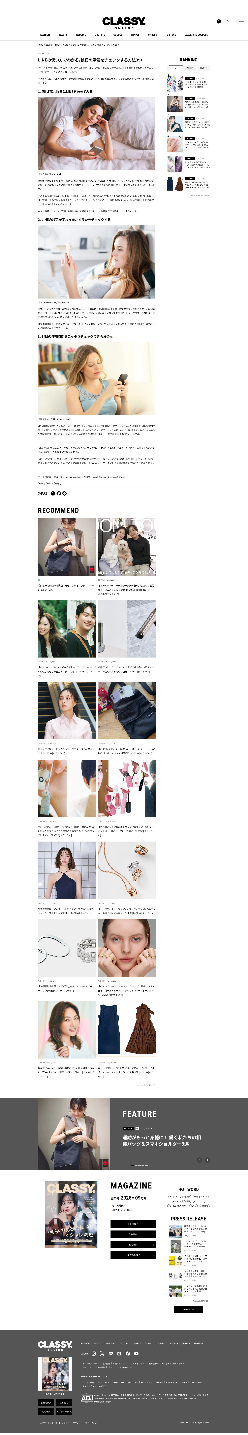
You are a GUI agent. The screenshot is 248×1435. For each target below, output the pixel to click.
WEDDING (81, 35)
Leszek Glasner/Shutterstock (56, 302)
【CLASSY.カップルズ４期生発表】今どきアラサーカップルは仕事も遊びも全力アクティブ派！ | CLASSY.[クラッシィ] (67, 671)
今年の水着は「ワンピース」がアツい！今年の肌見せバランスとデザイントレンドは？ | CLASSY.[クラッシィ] (66, 910)
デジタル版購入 (133, 1255)
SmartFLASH (171, 1382)
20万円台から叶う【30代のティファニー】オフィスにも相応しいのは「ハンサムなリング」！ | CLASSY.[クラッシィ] (197, 145)
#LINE (49, 483)
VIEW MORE (188, 1309)
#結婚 (187, 1201)
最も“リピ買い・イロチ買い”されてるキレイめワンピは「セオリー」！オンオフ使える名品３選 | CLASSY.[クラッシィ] (126, 1072)
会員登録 (106, 1363)
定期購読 (133, 1244)
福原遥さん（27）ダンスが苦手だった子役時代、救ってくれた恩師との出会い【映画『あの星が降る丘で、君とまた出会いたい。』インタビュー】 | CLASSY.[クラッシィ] (197, 125)
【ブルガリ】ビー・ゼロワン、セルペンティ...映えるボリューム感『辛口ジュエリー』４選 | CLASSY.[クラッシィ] (126, 910)
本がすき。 (103, 1386)
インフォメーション (91, 1363)
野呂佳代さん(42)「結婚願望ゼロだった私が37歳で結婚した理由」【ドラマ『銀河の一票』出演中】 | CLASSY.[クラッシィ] (66, 1072)
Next (207, 1160)
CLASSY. (90, 1382)
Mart (123, 1382)
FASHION (45, 35)
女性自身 (159, 1382)
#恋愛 (57, 483)
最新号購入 (133, 1224)
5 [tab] (146, 1165)
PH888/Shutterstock (52, 174)
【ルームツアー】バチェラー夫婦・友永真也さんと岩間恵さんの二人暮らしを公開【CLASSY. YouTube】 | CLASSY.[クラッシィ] (126, 589)
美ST (130, 1382)
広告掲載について (120, 1363)
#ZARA (193, 1206)
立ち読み (133, 1234)
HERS (116, 1382)
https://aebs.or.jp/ (102, 1401)
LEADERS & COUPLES (196, 35)
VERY (99, 1382)
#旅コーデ (177, 1201)
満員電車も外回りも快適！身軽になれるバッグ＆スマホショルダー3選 (66, 587)
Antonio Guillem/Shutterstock (56, 419)
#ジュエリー (175, 1196)
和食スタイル (146, 1382)
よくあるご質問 (137, 1363)
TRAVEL (135, 35)
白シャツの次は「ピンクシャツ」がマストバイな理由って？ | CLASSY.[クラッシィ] (66, 751)
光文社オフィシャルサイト (173, 1363)
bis (136, 1382)
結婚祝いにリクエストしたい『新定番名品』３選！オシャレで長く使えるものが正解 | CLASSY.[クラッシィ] (126, 669)
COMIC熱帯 (184, 1382)
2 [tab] (136, 1165)
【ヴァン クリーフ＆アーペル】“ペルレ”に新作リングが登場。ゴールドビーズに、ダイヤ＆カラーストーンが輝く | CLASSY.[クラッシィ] (126, 990)
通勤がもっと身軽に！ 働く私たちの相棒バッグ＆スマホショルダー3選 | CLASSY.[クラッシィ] (197, 104)
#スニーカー (199, 1201)
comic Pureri (197, 1382)
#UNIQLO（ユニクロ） (178, 1206)
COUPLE (117, 35)
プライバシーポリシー (71, 1422)
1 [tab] (132, 1165)
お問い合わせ (153, 1363)
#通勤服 (187, 1196)
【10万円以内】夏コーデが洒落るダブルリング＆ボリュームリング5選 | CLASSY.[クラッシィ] (66, 988)
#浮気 (41, 483)
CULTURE (100, 35)
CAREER (152, 35)
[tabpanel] (124, 1134)
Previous (199, 1160)
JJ (83, 1382)
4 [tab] (143, 1165)
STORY (108, 1382)
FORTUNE (171, 35)
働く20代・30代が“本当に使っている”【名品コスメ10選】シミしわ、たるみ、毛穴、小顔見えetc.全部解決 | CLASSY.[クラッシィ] (197, 165)
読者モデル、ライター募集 (94, 1367)
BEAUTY (63, 35)
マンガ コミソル (89, 1386)
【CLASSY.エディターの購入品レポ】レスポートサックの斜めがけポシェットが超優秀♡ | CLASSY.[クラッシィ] (126, 751)
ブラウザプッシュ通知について (121, 1367)
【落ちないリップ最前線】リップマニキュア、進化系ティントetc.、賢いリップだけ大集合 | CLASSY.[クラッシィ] (126, 831)
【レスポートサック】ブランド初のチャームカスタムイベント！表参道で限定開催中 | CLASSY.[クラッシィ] (196, 84)
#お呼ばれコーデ (200, 1196)
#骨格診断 (204, 1206)
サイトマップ (91, 1422)
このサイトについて (48, 1422)
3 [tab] (139, 1165)
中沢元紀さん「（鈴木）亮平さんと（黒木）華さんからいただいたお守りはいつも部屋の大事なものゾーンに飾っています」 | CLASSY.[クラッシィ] (66, 831)
